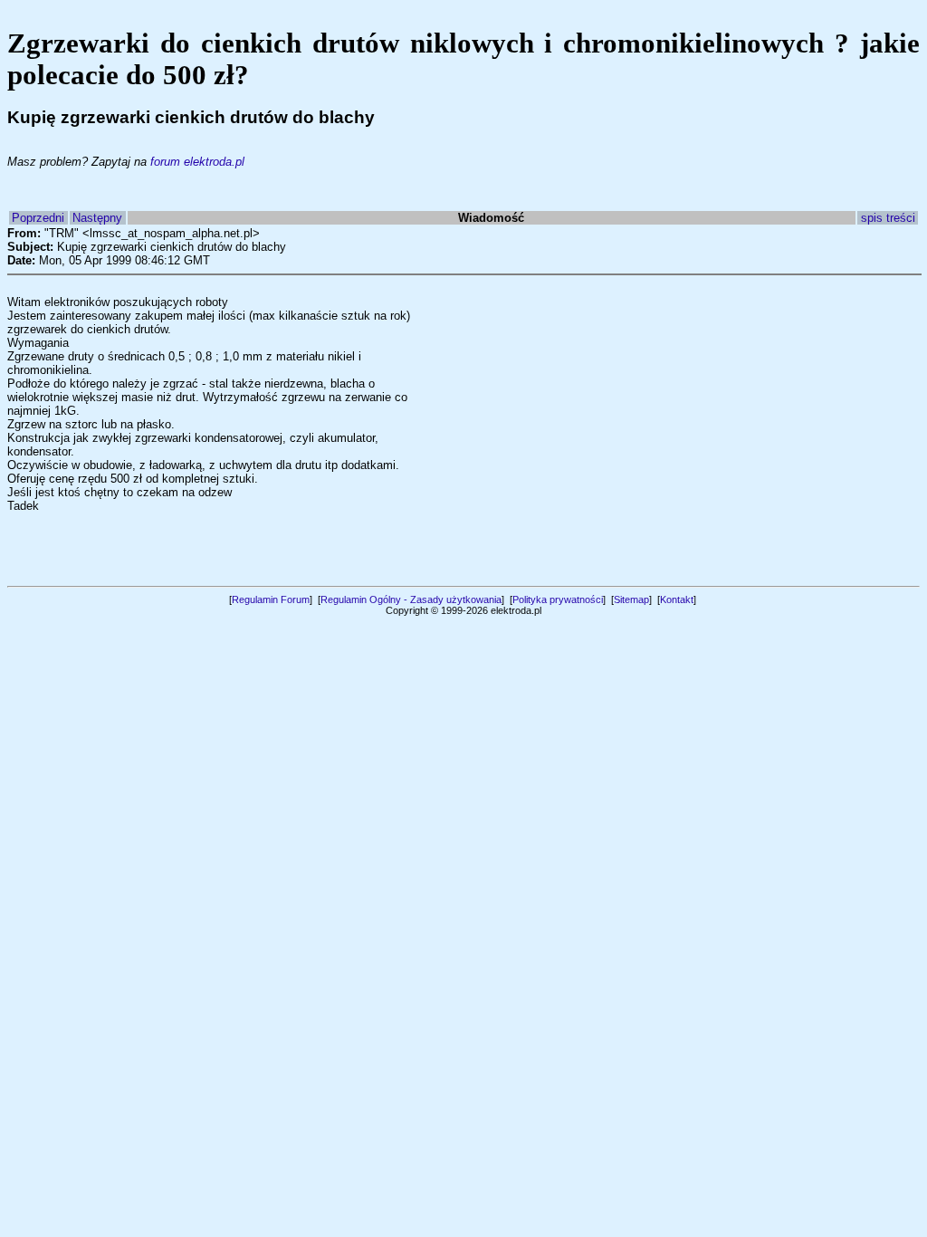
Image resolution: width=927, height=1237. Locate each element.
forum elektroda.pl (197, 161)
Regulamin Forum (271, 599)
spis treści (888, 218)
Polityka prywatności (557, 599)
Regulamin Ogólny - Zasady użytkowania (411, 599)
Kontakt (676, 599)
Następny (97, 218)
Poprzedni (38, 218)
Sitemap (631, 599)
